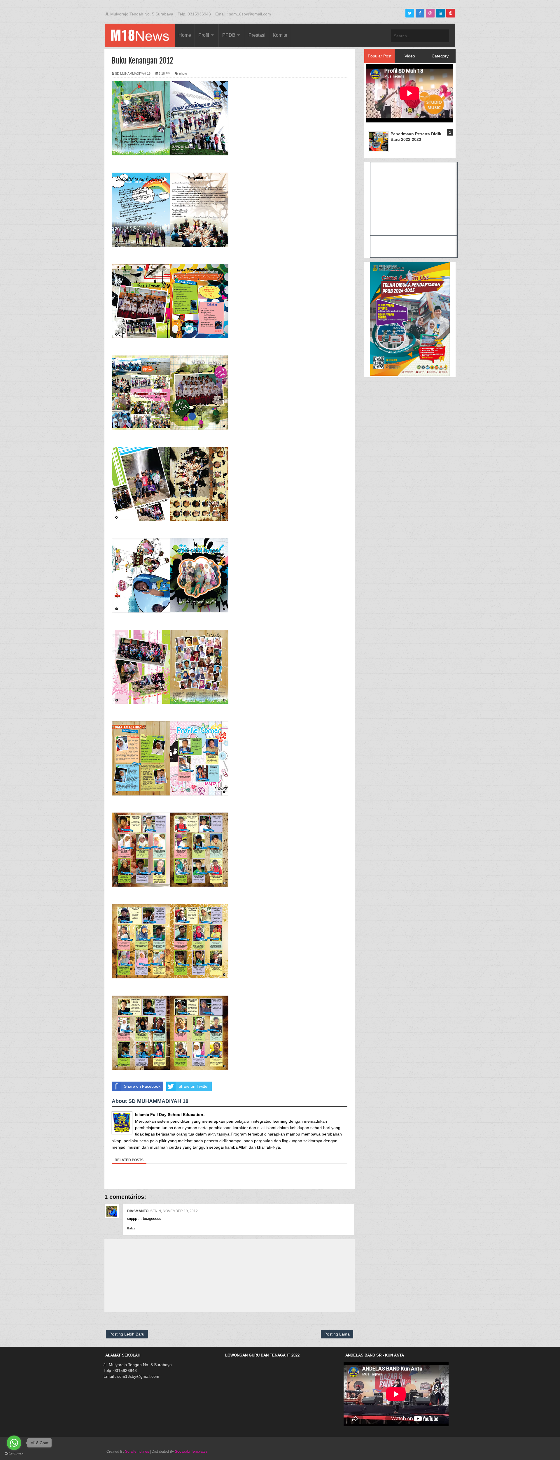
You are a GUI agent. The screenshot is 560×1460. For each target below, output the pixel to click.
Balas (131, 1228)
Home (184, 35)
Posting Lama (337, 1334)
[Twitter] (409, 13)
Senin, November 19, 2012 (174, 1211)
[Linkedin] (440, 13)
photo (183, 73)
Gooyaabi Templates (191, 1452)
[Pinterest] (450, 13)
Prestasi (257, 35)
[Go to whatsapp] (14, 1443)
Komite (280, 35)
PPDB (228, 35)
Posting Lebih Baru (126, 1334)
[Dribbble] (430, 13)
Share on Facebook (142, 1086)
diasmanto (137, 1211)
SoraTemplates (137, 1452)
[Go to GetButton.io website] (14, 1454)
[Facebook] (420, 13)
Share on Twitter (193, 1086)
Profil (203, 35)
